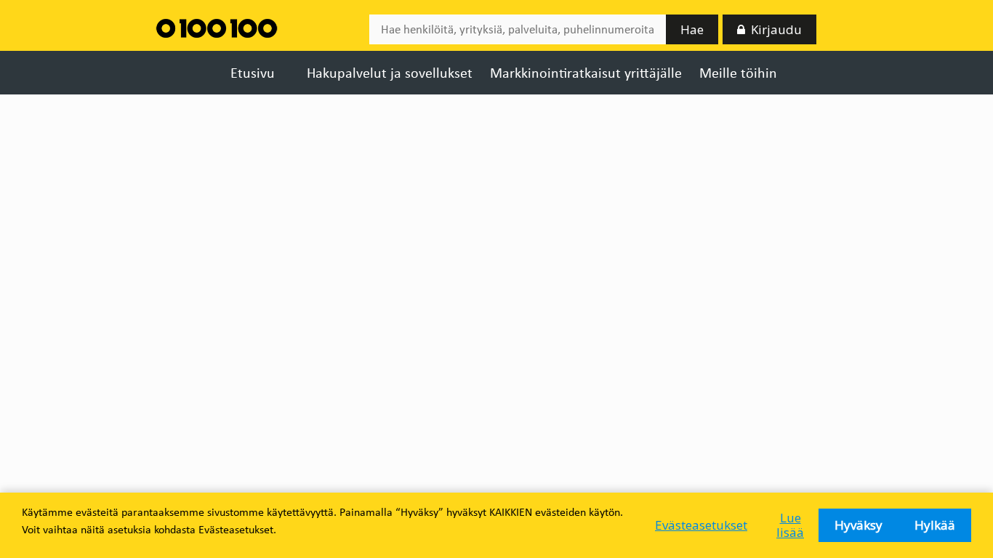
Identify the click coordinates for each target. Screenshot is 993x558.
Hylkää (934, 525)
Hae (692, 29)
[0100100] (216, 27)
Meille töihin (738, 72)
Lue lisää (790, 525)
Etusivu (252, 72)
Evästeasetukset (701, 525)
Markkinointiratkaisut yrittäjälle (586, 72)
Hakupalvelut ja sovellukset (390, 72)
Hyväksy (859, 525)
